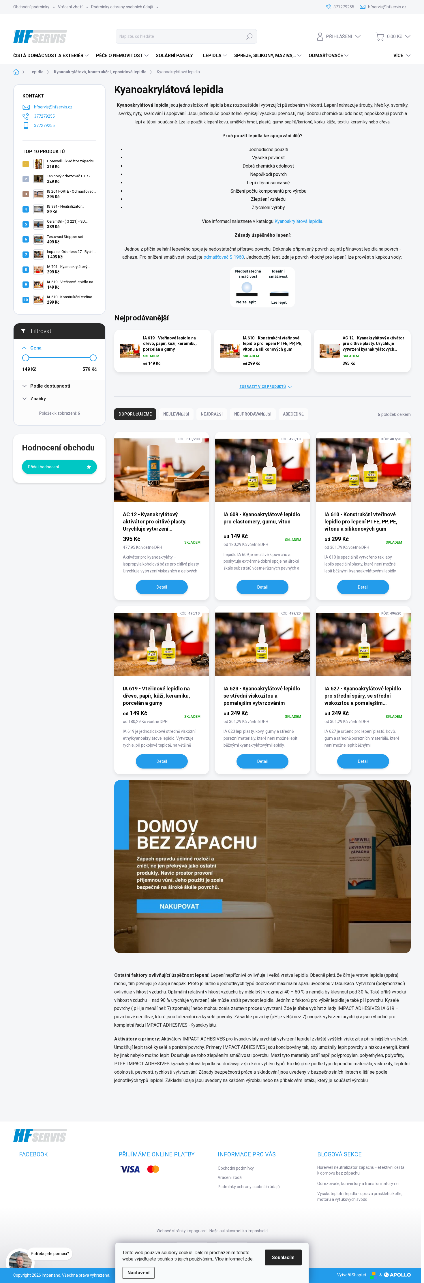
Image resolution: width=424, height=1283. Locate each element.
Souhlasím (283, 1257)
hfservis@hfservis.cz (53, 107)
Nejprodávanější (252, 414)
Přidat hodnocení (43, 467)
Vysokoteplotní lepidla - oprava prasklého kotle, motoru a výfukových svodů (359, 1196)
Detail (162, 587)
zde (249, 1259)
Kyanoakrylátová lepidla (298, 221)
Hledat (250, 36)
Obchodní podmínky (31, 7)
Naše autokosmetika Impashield (238, 1230)
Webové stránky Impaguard (182, 1230)
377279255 (44, 116)
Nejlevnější (176, 414)
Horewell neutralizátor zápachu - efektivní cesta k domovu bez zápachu (360, 1170)
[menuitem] (51, 55)
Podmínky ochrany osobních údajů (122, 7)
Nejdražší (212, 414)
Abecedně (293, 414)
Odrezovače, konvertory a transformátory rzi (358, 1183)
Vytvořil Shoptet (351, 1275)
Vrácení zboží (70, 7)
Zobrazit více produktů (262, 387)
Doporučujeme (135, 414)
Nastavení (138, 1273)
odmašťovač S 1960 (224, 257)
